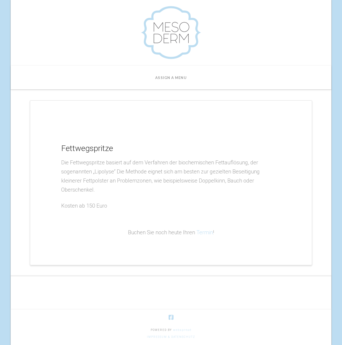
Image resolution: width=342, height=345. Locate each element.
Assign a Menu (170, 78)
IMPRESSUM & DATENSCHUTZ (171, 336)
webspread (182, 329)
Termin (204, 232)
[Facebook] (171, 317)
